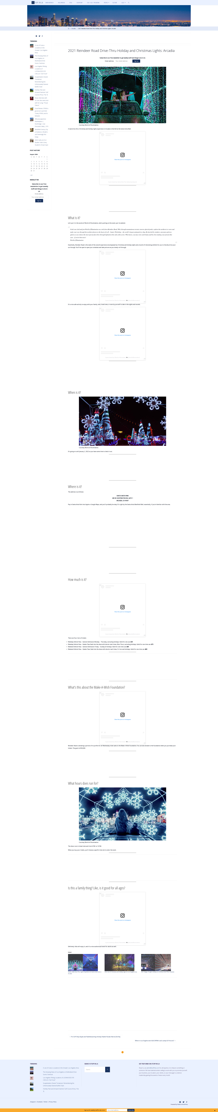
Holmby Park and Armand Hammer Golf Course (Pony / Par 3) (41, 92)
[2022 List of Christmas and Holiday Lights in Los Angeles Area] (122, 962)
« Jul (31, 175)
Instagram (33, 1102)
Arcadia (74, 28)
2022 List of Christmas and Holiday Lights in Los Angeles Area (121, 972)
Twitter (45, 1102)
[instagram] (36, 36)
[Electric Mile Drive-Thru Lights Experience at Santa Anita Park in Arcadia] (85, 962)
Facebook (39, 1102)
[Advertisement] (123, 38)
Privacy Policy (52, 1102)
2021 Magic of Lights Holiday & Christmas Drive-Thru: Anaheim (157, 972)
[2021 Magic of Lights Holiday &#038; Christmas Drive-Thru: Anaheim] (158, 962)
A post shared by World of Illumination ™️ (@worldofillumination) (122, 300)
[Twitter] (39, 36)
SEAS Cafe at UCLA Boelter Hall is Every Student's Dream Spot (41, 142)
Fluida (178, 1104)
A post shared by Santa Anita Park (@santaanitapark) (122, 182)
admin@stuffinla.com (152, 1068)
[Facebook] (42, 36)
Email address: (109, 61)
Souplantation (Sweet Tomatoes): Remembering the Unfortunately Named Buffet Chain (41, 82)
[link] (129, 2)
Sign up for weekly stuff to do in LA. (94, 1110)
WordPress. (185, 1104)
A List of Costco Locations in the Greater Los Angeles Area (61, 1068)
